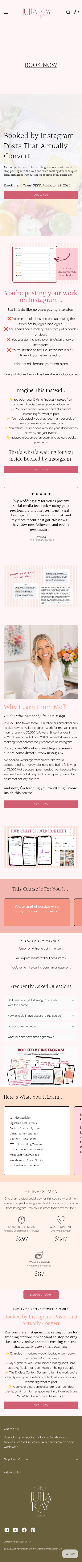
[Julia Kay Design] (41, 12)
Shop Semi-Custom (16, 1459)
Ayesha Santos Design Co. (49, 1548)
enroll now (41, 1405)
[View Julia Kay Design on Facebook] (24, 1530)
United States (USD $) (15, 1541)
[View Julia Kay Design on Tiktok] (15, 1530)
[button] (68, 12)
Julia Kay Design (20, 1548)
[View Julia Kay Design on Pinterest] (33, 1530)
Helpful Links (12, 1472)
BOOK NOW (41, 65)
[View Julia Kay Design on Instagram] (7, 1530)
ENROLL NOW (41, 194)
